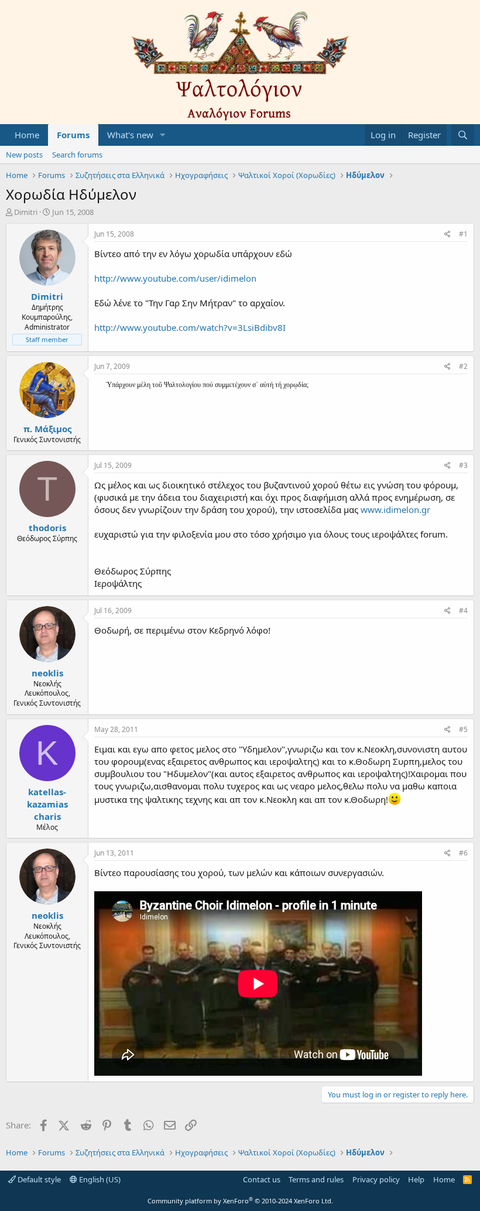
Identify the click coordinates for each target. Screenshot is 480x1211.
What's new (130, 135)
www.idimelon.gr (395, 509)
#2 (463, 366)
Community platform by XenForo (240, 1200)
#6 (463, 853)
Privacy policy (376, 1179)
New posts (24, 154)
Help (416, 1179)
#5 (463, 729)
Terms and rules (316, 1179)
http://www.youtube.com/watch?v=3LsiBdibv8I (190, 327)
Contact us (261, 1179)
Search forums (77, 154)
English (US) (99, 1179)
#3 (463, 465)
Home (27, 135)
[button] (163, 135)
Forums (73, 135)
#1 (463, 234)
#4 (463, 610)
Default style (38, 1179)
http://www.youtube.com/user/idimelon (175, 278)
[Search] (462, 135)
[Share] (447, 234)
